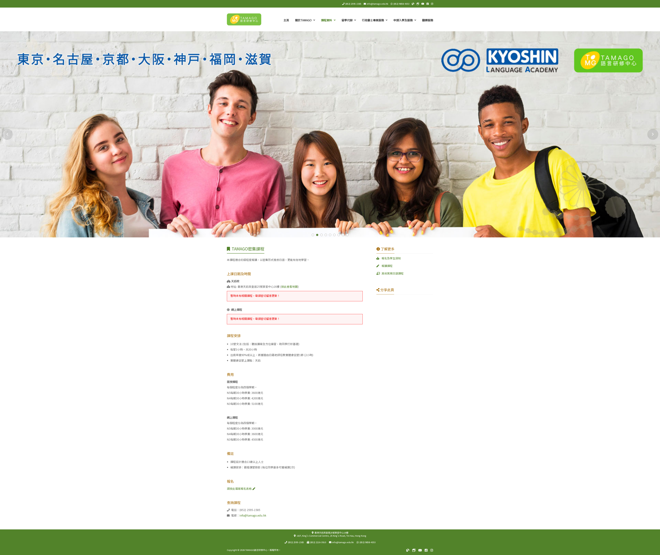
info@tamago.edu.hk (377, 3)
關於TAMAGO (303, 20)
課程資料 (327, 20)
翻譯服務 (427, 20)
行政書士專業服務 (373, 20)
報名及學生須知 (391, 258)
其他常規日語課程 (393, 273)
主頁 (286, 20)
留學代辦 (347, 20)
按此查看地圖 (289, 286)
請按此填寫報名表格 (239, 488)
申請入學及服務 (403, 20)
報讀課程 (387, 266)
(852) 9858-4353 (401, 3)
